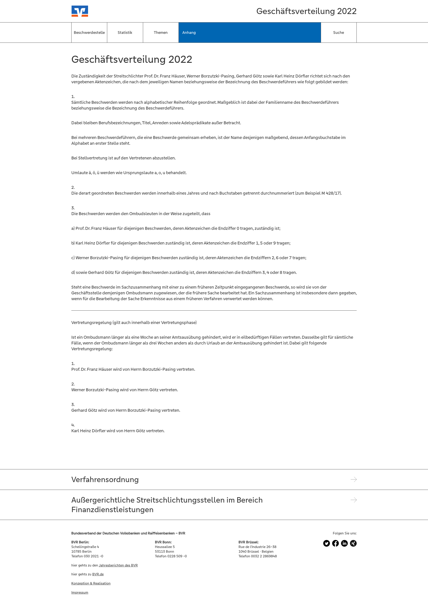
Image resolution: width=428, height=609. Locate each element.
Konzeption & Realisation (91, 583)
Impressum (79, 592)
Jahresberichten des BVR (118, 565)
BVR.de (98, 574)
